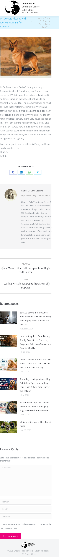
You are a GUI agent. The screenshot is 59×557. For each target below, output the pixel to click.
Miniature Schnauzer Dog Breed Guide (35, 424)
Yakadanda (46, 551)
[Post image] (8, 317)
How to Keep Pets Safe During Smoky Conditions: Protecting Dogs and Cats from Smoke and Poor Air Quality (35, 342)
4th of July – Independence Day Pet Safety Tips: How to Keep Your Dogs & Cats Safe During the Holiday (35, 385)
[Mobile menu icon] (52, 8)
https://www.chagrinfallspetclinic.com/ (37, 195)
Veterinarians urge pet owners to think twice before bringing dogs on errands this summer (34, 406)
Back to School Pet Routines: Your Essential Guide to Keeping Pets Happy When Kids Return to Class (35, 318)
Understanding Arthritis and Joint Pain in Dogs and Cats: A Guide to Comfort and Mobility (35, 363)
